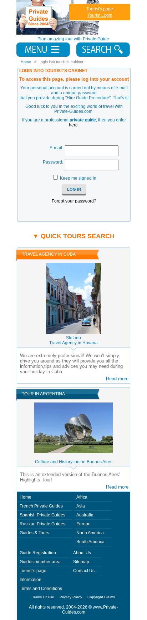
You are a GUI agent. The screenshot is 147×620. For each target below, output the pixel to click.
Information (30, 579)
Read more (117, 378)
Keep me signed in (78, 178)
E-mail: (56, 147)
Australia (84, 515)
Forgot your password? (74, 201)
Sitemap (81, 561)
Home (25, 497)
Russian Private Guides (42, 523)
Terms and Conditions (41, 588)
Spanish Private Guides (42, 515)
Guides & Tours (34, 532)
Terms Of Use (43, 597)
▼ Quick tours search (73, 236)
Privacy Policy (71, 597)
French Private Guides (41, 506)
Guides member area (40, 561)
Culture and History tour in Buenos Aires (73, 461)
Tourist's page (99, 8)
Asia (80, 506)
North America (90, 532)
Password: (53, 162)
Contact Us (84, 570)
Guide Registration (38, 552)
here (73, 125)
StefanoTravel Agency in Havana (73, 340)
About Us (82, 552)
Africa (81, 497)
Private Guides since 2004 (58, 17)
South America (90, 541)
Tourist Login (99, 15)
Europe (83, 523)
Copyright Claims (101, 597)
